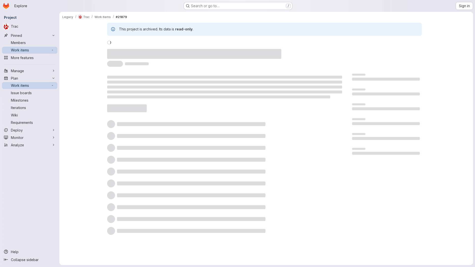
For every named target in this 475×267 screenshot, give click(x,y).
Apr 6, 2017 (176, 51)
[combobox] (301, 115)
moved (130, 51)
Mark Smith (201, 51)
